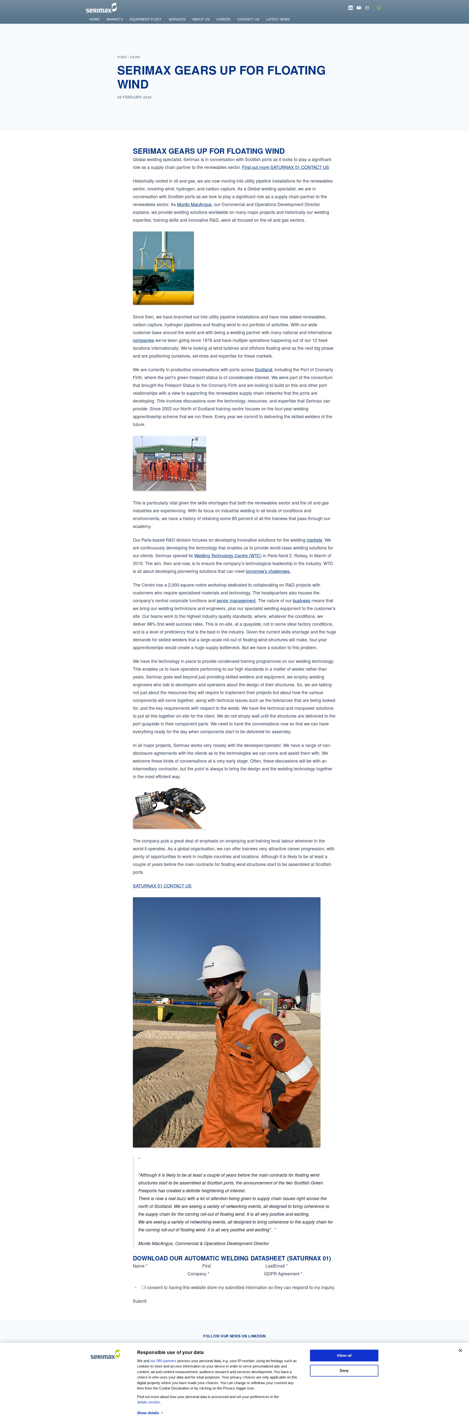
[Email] (367, 8)
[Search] (378, 7)
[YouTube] (359, 8)
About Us (201, 19)
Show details (148, 1413)
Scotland (263, 369)
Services (177, 19)
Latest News (278, 19)
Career (223, 19)
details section (148, 1402)
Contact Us (248, 19)
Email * (281, 1265)
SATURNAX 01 (285, 167)
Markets (115, 19)
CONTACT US (315, 167)
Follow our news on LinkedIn (234, 1336)
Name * (140, 1265)
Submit (140, 1301)
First (206, 1265)
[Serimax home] (101, 8)
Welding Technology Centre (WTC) (228, 555)
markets (314, 539)
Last (270, 1265)
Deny (344, 1370)
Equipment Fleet (146, 19)
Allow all (344, 1355)
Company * (198, 1273)
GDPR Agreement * (283, 1273)
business (301, 600)
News (135, 57)
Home (94, 19)
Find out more (256, 167)
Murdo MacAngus (194, 204)
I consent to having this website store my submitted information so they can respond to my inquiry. (240, 1287)
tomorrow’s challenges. (268, 571)
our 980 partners (163, 1361)
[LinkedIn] (350, 8)
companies (143, 340)
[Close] (460, 1350)
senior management (236, 600)
